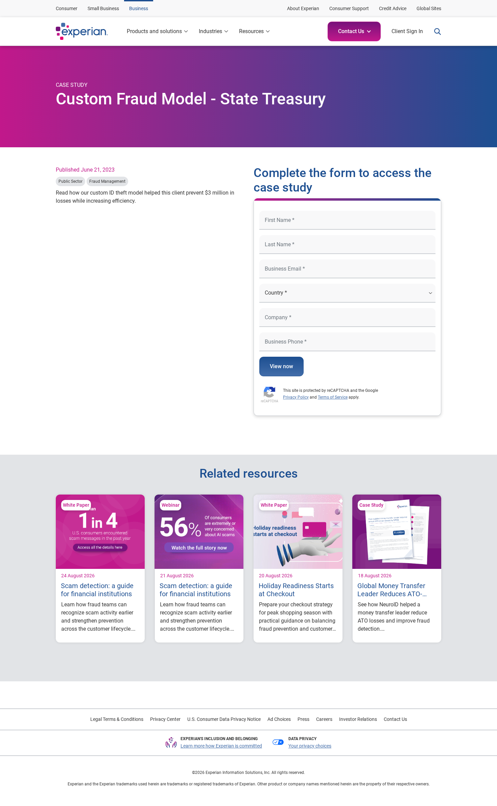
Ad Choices (279, 719)
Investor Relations (358, 719)
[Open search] (434, 31)
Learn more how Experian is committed (221, 746)
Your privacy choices (309, 746)
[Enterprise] (88, 31)
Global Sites (429, 8)
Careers (324, 719)
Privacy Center (165, 719)
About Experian (303, 8)
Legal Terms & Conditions (116, 719)
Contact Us (395, 719)
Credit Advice (392, 8)
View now (281, 366)
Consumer (66, 8)
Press (303, 719)
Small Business (103, 8)
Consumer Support (349, 8)
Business (138, 8)
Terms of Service (333, 397)
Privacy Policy (296, 397)
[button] (354, 31)
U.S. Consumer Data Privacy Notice (224, 719)
